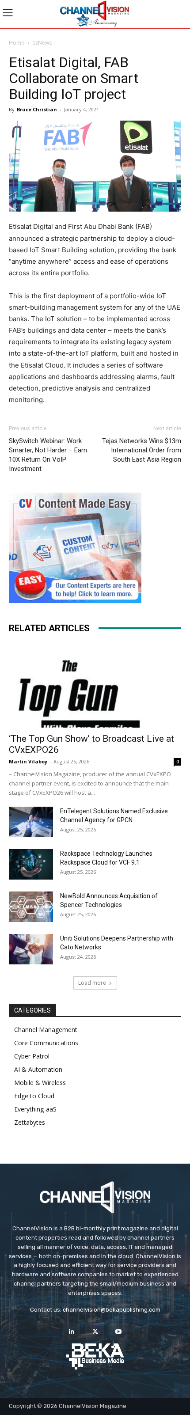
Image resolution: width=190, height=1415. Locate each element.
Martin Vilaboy (28, 761)
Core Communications (46, 1043)
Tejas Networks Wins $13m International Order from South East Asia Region (141, 450)
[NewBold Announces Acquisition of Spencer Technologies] (31, 906)
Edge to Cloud (34, 1096)
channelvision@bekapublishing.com (111, 1309)
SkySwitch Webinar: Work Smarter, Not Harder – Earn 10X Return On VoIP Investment (48, 455)
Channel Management (45, 1029)
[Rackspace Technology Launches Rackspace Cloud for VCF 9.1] (31, 864)
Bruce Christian (37, 109)
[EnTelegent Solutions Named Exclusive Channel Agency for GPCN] (31, 822)
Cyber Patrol (31, 1056)
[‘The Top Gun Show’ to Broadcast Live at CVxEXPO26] (95, 685)
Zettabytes (29, 1122)
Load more (92, 982)
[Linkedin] (71, 1331)
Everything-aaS (35, 1109)
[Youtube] (118, 1331)
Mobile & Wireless (40, 1082)
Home (16, 42)
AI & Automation (38, 1069)
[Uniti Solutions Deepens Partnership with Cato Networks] (31, 949)
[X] (94, 1331)
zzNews (42, 42)
